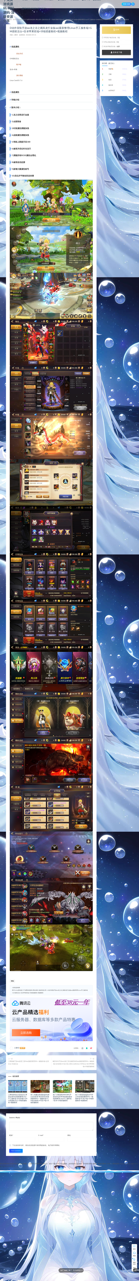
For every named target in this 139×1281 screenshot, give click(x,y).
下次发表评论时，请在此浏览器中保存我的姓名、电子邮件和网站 (36, 1145)
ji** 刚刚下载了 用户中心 (49, 1270)
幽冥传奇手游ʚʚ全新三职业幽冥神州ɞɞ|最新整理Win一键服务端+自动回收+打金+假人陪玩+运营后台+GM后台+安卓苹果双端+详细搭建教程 (73, 1064)
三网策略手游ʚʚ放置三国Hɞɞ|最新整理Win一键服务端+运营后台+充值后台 (28, 1063)
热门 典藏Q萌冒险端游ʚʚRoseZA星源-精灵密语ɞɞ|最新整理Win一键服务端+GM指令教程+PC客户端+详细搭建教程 (40, 1098)
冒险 (12, 981)
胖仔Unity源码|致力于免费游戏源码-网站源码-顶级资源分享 (31, 19)
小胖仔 (16, 35)
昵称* (11, 1135)
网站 (69, 1135)
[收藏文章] (82, 1048)
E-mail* (41, 1135)
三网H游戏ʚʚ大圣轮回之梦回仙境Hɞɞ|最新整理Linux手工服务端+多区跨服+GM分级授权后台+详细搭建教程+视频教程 (17, 1098)
